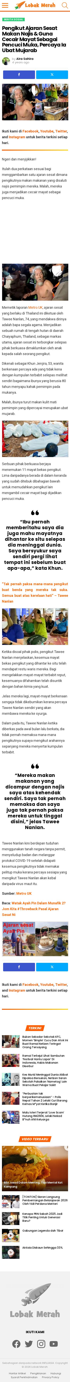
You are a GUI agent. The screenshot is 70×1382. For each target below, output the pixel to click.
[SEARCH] (65, 5)
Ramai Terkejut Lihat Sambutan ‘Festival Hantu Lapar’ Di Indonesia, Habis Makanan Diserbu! (43, 1061)
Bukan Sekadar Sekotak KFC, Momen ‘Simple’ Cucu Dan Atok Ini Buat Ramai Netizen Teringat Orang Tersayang (45, 1042)
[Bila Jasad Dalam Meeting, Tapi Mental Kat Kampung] (35, 1168)
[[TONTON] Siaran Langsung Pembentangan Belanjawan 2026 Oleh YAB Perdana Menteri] (10, 1201)
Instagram (17, 137)
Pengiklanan (38, 1373)
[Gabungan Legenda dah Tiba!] (10, 1235)
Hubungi (56, 1373)
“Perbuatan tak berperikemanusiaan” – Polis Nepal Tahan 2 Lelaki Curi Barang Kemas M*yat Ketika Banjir (44, 1099)
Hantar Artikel (17, 1373)
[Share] (19, 74)
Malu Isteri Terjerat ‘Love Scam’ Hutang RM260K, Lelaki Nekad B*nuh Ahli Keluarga (43, 1116)
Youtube (46, 131)
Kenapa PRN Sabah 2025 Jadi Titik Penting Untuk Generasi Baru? (42, 1217)
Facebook (30, 131)
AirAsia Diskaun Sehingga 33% (42, 1248)
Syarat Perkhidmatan (24, 1377)
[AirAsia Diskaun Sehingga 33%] (10, 1252)
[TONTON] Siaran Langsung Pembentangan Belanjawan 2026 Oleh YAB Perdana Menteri (44, 1200)
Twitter (61, 131)
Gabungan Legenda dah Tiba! (42, 1231)
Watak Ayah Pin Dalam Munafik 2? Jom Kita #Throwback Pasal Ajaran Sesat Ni (34, 909)
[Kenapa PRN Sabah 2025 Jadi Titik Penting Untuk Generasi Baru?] (10, 1218)
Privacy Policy (50, 1377)
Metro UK (35, 307)
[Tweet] (52, 74)
